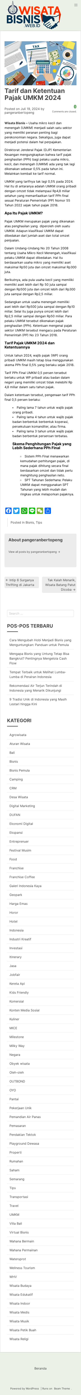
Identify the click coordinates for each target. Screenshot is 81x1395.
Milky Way (17, 1046)
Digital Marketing (22, 806)
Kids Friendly (19, 992)
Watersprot (17, 1259)
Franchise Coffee (22, 877)
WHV (13, 1277)
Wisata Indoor (19, 1303)
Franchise (16, 868)
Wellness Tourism (22, 1268)
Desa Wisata (18, 797)
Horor (13, 912)
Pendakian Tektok (22, 1135)
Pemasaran (17, 1126)
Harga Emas (18, 904)
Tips (39, 522)
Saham (14, 1170)
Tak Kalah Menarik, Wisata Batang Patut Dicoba (60, 584)
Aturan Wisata (19, 744)
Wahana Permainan (23, 1250)
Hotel (13, 921)
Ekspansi (16, 833)
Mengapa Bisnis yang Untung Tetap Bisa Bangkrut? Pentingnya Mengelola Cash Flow (39, 658)
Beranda (40, 1368)
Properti (15, 1152)
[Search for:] (40, 613)
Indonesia (16, 930)
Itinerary (15, 957)
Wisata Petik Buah (22, 1330)
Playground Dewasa (24, 1143)
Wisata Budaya (20, 1286)
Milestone (16, 1037)
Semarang (16, 1179)
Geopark (15, 895)
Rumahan (16, 1161)
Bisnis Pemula (19, 770)
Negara (14, 1055)
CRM (13, 788)
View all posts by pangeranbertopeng (34, 551)
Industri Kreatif (20, 939)
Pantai (14, 1099)
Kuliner (14, 1019)
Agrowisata (17, 735)
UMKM (14, 1215)
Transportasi (18, 1197)
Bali (12, 753)
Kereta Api (17, 984)
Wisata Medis (19, 1312)
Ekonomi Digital (21, 824)
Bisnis (30, 522)
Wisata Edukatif (21, 1294)
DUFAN (14, 815)
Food (13, 859)
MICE (13, 1028)
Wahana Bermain (21, 1241)
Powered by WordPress (24, 1388)
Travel (13, 1206)
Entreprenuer (19, 841)
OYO (12, 1090)
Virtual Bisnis (19, 1232)
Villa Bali (15, 1223)
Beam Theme (62, 1388)
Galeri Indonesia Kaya (25, 886)
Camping (16, 779)
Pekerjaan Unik (20, 1108)
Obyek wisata (19, 1063)
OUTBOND (17, 1081)
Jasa (12, 966)
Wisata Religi (19, 1339)
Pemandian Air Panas (25, 1117)
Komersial (16, 1001)
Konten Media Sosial (24, 1010)
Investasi (15, 948)
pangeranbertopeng (19, 113)
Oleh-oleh (16, 1072)
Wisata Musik (19, 1321)
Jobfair (14, 975)
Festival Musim (20, 850)
